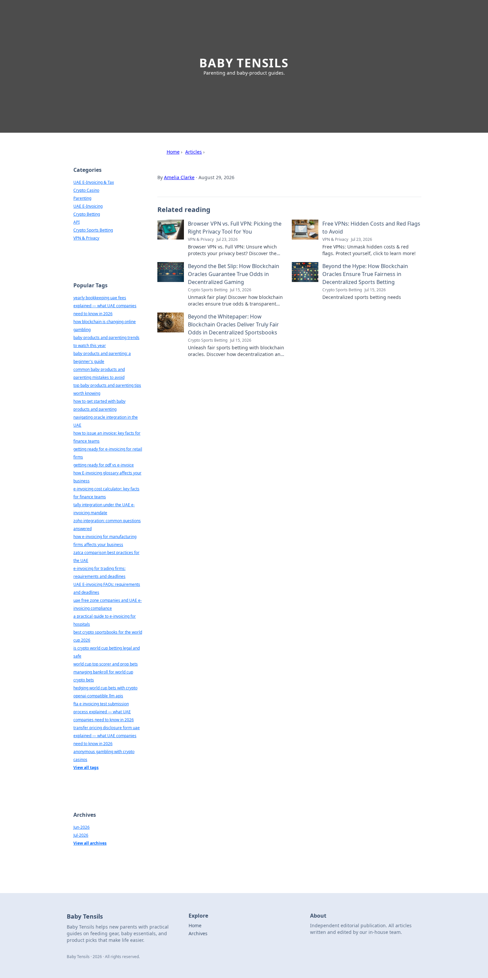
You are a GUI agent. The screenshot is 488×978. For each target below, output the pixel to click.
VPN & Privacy (86, 238)
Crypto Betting (86, 214)
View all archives (90, 843)
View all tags (86, 767)
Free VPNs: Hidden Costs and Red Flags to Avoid (371, 227)
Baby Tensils (244, 63)
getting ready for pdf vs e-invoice (103, 465)
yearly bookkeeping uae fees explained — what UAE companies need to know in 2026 (104, 305)
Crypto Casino (86, 190)
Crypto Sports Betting (93, 230)
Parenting (82, 198)
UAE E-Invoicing (88, 206)
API (76, 222)
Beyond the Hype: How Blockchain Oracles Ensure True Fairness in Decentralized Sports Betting (365, 274)
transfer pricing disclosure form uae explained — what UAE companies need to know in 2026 (106, 735)
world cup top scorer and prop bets (105, 664)
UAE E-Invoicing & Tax (93, 182)
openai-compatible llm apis (98, 696)
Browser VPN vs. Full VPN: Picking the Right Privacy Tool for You (235, 227)
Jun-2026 (81, 827)
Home (173, 152)
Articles (193, 152)
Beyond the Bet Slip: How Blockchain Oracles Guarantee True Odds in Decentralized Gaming (233, 274)
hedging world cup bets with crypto (105, 688)
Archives (198, 933)
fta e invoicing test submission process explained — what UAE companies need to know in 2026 (103, 712)
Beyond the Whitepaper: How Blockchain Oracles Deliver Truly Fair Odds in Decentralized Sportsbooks (233, 324)
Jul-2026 (80, 835)
